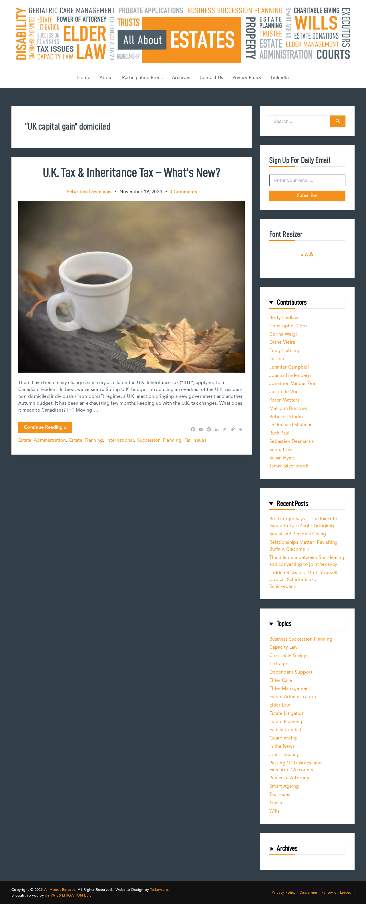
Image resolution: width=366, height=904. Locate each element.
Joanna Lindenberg (290, 375)
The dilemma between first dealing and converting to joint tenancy (306, 561)
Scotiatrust (281, 449)
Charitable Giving (288, 655)
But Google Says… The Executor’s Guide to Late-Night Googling (306, 522)
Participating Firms (142, 77)
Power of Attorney (289, 778)
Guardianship (283, 738)
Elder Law (279, 705)
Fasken (276, 359)
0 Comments (183, 191)
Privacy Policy (247, 77)
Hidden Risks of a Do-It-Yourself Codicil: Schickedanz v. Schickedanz (303, 579)
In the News (282, 746)
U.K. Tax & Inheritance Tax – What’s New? (131, 172)
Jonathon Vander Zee (292, 383)
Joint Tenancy (284, 754)
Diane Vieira (282, 342)
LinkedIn (280, 77)
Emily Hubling (284, 350)
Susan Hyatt (282, 458)
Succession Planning (159, 440)
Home (83, 77)
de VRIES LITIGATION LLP (67, 895)
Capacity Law (283, 647)
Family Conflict (285, 729)
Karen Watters (284, 400)
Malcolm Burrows (288, 408)
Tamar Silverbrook (288, 466)
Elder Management (290, 688)
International (120, 440)
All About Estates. (60, 890)
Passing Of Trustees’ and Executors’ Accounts (295, 767)
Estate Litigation (287, 713)
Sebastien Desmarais (291, 441)
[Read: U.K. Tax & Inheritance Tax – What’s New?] (131, 286)
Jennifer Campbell (289, 367)
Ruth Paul (279, 433)
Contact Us (211, 77)
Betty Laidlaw (283, 317)
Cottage (278, 664)
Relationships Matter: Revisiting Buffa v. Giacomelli (303, 546)
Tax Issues (195, 440)
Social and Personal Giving (297, 534)
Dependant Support (291, 672)
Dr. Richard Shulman (291, 424)
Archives (181, 77)
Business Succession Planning (300, 639)
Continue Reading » (45, 428)
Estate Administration (42, 440)
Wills (274, 811)
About (106, 77)
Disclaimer (308, 892)
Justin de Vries (285, 392)
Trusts (275, 803)
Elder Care (280, 680)
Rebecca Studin (286, 416)
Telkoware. (159, 890)
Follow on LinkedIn (338, 892)
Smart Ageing (284, 786)
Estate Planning (86, 440)
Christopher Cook (288, 326)
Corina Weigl (283, 334)
